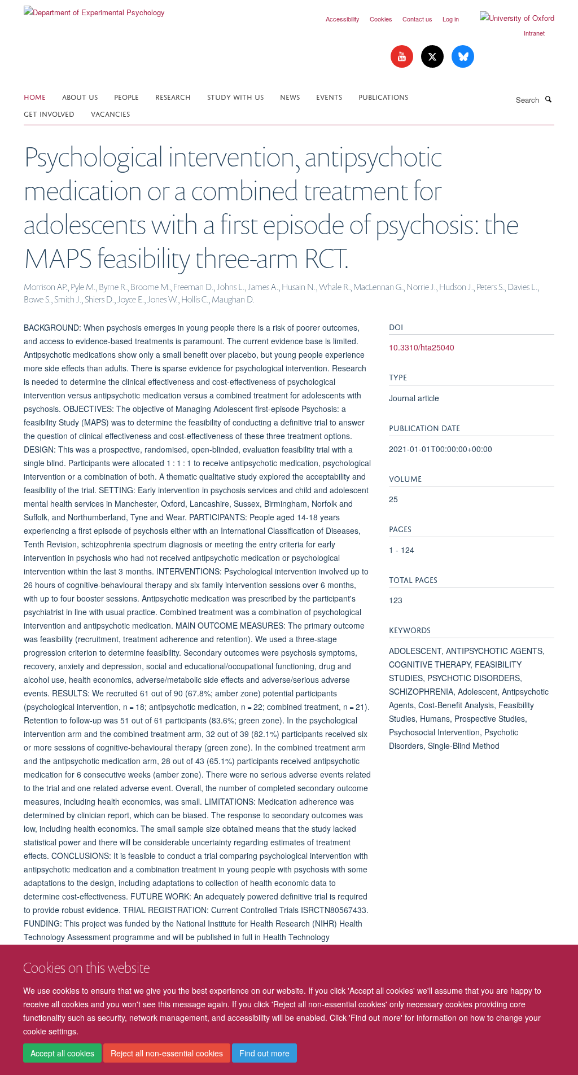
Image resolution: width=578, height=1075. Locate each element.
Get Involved (49, 113)
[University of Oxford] (508, 18)
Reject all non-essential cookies (167, 1053)
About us (80, 96)
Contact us (417, 18)
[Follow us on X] (433, 56)
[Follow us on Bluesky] (463, 56)
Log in (451, 18)
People (126, 96)
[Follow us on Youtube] (403, 56)
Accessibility (343, 18)
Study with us (235, 96)
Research (173, 96)
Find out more (264, 1053)
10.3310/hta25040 (421, 347)
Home (35, 96)
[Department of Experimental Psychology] (94, 8)
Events (329, 96)
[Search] (548, 99)
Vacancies (110, 113)
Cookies (381, 18)
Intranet (534, 32)
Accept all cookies (62, 1053)
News (290, 96)
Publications (383, 96)
